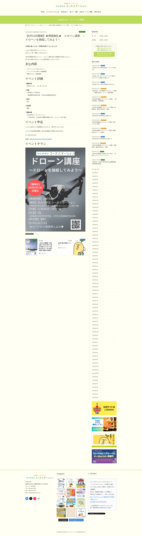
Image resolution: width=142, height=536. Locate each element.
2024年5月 (95, 266)
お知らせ (102, 65)
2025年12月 (95, 200)
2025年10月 (95, 207)
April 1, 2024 (107, 507)
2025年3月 (95, 231)
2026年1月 (95, 197)
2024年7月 (95, 259)
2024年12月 (95, 242)
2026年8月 (95, 172)
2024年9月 (95, 252)
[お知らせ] (79, 245)
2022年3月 (95, 356)
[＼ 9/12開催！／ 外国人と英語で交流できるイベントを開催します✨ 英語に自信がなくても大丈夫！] (61, 493)
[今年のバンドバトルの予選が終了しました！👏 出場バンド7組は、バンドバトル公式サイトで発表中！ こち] (80, 483)
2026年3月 (95, 190)
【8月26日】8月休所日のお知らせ (102, 138)
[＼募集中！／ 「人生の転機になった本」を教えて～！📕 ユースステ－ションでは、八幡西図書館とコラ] (80, 502)
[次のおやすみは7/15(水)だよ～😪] (80, 512)
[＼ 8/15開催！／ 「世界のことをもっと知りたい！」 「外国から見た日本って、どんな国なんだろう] (61, 502)
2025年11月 (95, 204)
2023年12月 (95, 283)
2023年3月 (95, 314)
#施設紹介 (106, 497)
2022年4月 (95, 352)
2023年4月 (95, 311)
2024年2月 (95, 276)
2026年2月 (95, 193)
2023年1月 (95, 321)
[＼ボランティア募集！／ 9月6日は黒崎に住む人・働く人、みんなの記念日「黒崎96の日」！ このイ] (80, 493)
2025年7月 (95, 217)
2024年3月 (95, 273)
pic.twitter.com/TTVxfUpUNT (98, 501)
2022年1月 (95, 363)
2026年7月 (95, 176)
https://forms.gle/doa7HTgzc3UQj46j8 (41, 139)
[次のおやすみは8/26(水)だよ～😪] (71, 483)
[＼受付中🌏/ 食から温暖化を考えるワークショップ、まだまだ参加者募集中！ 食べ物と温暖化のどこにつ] (71, 512)
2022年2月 (95, 359)
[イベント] (31, 245)
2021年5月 (95, 390)
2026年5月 (95, 183)
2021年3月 (95, 397)
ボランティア (103, 88)
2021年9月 (95, 376)
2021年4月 (95, 394)
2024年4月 (95, 269)
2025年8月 (95, 214)
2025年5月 (95, 224)
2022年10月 (95, 331)
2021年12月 (95, 366)
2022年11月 (95, 328)
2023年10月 (95, 290)
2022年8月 (95, 338)
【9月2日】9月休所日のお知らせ (101, 115)
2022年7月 (95, 342)
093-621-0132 (32, 135)
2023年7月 (95, 300)
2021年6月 (95, 387)
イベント (82, 31)
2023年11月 (95, 287)
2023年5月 (95, 307)
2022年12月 (95, 325)
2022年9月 (95, 335)
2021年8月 (95, 380)
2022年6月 (95, 345)
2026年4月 (95, 186)
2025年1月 (95, 238)
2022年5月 (95, 349)
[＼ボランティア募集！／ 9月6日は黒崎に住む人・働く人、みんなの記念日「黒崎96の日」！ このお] (61, 483)
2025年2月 (95, 235)
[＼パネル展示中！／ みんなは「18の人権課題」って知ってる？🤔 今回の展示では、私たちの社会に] (61, 512)
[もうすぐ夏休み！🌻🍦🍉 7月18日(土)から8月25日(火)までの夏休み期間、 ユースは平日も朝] (71, 502)
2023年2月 (95, 318)
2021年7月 (95, 383)
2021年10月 (95, 373)
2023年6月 (95, 304)
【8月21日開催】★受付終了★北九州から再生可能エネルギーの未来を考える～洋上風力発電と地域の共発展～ (45, 246)
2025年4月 (95, 228)
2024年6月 (95, 262)
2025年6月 (95, 221)
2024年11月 (95, 245)
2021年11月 (95, 370)
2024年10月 (95, 248)
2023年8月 (95, 297)
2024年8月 (95, 255)
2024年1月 (95, 280)
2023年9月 (95, 293)
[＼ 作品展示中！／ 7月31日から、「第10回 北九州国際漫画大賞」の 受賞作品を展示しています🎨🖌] (71, 493)
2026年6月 (95, 179)
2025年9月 (95, 210)
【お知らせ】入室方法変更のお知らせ (103, 84)
